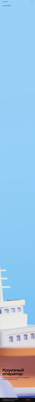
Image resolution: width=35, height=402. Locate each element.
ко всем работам (7, 5)
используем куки (7, 399)
